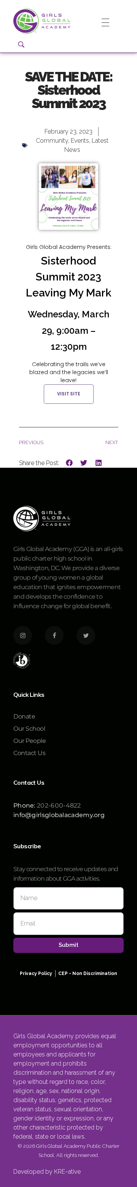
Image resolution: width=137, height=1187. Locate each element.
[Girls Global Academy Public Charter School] (41, 21)
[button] (69, 463)
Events (80, 140)
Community (52, 140)
